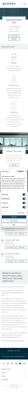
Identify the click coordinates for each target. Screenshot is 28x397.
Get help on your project (14, 357)
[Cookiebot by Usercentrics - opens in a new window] (17, 171)
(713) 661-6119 (10, 233)
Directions (14, 39)
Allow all (14, 216)
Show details (21, 212)
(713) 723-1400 (14, 35)
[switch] (24, 199)
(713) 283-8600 (10, 247)
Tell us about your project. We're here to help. (12, 341)
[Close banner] (25, 171)
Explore (14, 165)
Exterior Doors (14, 85)
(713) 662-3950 (10, 261)
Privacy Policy (8, 386)
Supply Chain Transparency (17, 386)
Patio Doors (14, 112)
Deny (14, 224)
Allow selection (14, 220)
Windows (14, 63)
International (14, 387)
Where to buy (14, 351)
